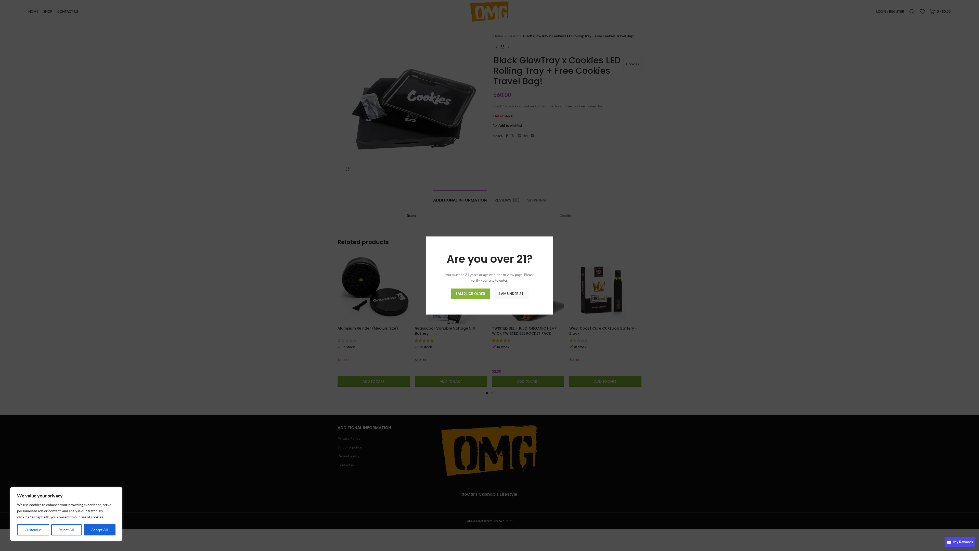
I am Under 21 (511, 294)
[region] (66, 514)
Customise (33, 530)
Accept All (99, 530)
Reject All (66, 530)
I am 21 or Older (470, 294)
